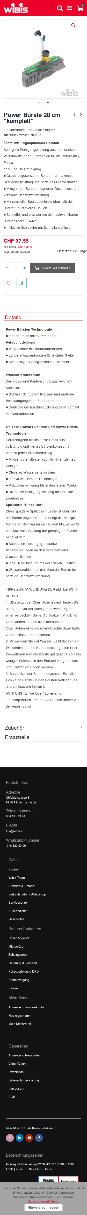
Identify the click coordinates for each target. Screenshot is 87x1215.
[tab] (43, 316)
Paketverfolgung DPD (23, 971)
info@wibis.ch (15, 831)
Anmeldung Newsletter (24, 1055)
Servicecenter (18, 902)
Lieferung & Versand (22, 963)
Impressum (16, 1088)
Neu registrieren (19, 1015)
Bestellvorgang (18, 979)
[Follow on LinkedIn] (19, 1138)
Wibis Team (16, 877)
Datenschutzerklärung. (43, 1201)
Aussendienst (18, 910)
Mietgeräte (15, 946)
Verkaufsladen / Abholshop (27, 894)
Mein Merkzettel (19, 1023)
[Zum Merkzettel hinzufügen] (9, 283)
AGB (11, 1096)
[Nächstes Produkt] (80, 114)
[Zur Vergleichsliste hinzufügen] (21, 283)
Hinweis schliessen (43, 1207)
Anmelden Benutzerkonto (26, 1007)
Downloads (16, 1071)
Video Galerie (17, 1063)
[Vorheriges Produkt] (74, 114)
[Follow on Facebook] (39, 1138)
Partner (13, 988)
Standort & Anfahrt (21, 885)
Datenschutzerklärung (23, 1080)
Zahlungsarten (18, 954)
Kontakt (13, 869)
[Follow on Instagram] (10, 1138)
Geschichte (16, 919)
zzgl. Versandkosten (17, 251)
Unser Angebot (18, 938)
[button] (73, 29)
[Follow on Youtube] (29, 1138)
